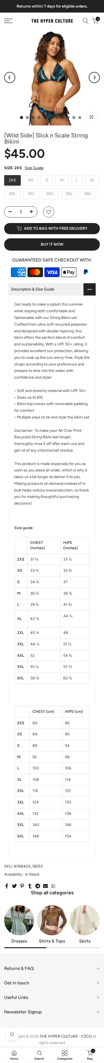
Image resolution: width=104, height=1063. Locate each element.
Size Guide (34, 168)
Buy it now (52, 244)
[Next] (94, 77)
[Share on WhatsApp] (53, 885)
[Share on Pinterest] (22, 885)
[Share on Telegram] (37, 885)
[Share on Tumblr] (29, 885)
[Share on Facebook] (6, 885)
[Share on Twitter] (14, 885)
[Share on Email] (45, 885)
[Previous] (9, 77)
